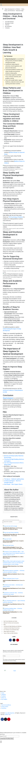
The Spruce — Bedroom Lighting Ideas (14, 479)
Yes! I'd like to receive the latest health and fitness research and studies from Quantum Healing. (14, 660)
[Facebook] (11, 2)
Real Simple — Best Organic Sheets (13, 484)
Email (2, 736)
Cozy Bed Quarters (9, 713)
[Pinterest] (17, 2)
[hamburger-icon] (25, 4)
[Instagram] (14, 2)
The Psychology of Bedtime (15, 217)
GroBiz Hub (7, 714)
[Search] (20, 521)
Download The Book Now (7, 738)
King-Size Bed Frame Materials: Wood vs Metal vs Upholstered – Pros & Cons (14, 535)
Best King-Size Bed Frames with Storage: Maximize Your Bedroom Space (12, 528)
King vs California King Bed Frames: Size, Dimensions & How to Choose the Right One (13, 548)
